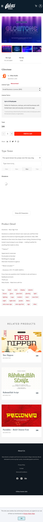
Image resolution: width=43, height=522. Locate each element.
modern (19, 297)
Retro (28, 301)
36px (16, 169)
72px (37, 169)
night (4, 301)
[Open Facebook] (17, 479)
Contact (22, 468)
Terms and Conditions (21, 472)
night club (12, 301)
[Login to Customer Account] (40, 6)
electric (30, 290)
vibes (34, 304)
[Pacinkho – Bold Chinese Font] (21, 416)
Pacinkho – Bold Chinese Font (16, 430)
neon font (35, 297)
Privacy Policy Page (29, 513)
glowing (28, 293)
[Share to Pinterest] (15, 141)
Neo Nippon (8, 355)
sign (28, 304)
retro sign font (19, 304)
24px (6, 169)
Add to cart (28, 134)
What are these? (15, 83)
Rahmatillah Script (11, 392)
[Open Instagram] (21, 479)
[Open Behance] (25, 479)
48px (27, 169)
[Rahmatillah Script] (21, 378)
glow (11, 293)
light (35, 293)
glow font (19, 293)
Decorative (7, 358)
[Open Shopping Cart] (36, 6)
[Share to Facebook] (10, 141)
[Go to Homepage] (10, 8)
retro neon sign (7, 304)
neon (27, 297)
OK (21, 518)
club (15, 290)
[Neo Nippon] (21, 341)
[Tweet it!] (13, 141)
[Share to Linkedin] (7, 141)
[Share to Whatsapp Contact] (18, 141)
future (4, 293)
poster (21, 301)
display (22, 290)
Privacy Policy (21, 465)
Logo (12, 297)
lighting (5, 297)
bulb (9, 290)
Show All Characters (21, 213)
